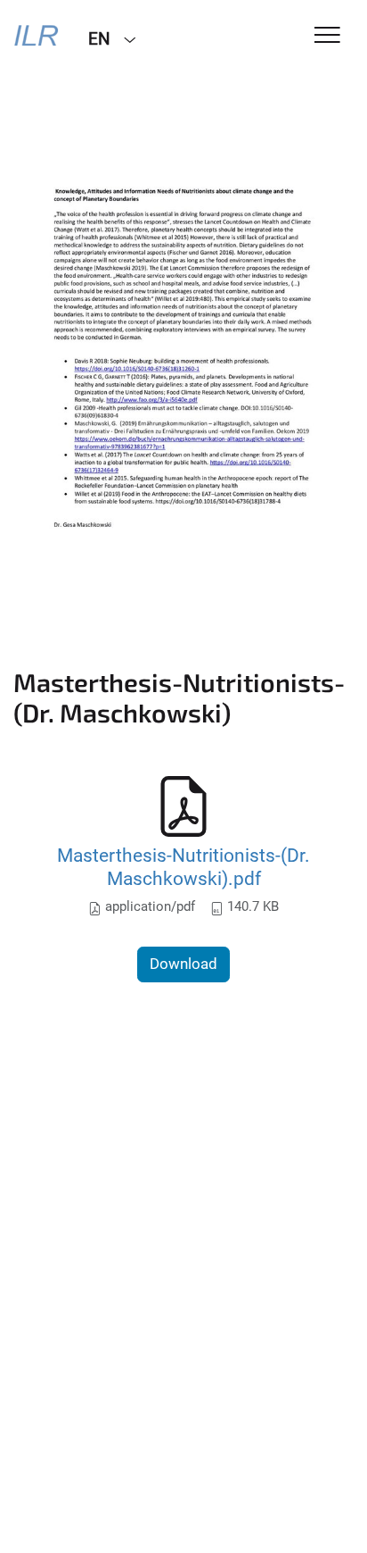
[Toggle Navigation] (327, 36)
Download (183, 964)
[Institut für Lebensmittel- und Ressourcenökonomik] (37, 37)
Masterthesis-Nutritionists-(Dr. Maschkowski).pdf (183, 866)
